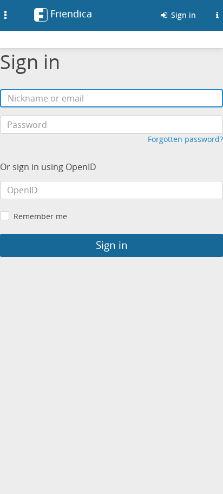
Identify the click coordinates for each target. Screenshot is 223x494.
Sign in (182, 15)
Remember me (40, 216)
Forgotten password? (185, 139)
